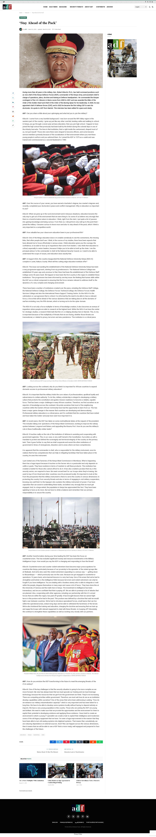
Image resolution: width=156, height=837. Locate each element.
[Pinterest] (13, 107)
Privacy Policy (78, 834)
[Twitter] (13, 98)
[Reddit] (13, 116)
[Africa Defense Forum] (7, 6)
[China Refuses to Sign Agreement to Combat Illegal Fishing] (61, 770)
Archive (110, 7)
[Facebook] (13, 93)
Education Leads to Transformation (74, 752)
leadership (36, 734)
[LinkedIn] (13, 102)
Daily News (53, 7)
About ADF (89, 7)
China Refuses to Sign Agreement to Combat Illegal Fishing (59, 781)
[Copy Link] (13, 125)
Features (23, 17)
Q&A (43, 734)
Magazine (63, 7)
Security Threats (76, 7)
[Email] (13, 111)
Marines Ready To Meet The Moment (47, 752)
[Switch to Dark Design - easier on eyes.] (150, 7)
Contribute (100, 7)
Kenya (29, 734)
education (23, 734)
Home (45, 7)
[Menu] (4, 2)
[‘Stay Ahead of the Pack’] (61, 61)
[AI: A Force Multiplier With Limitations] (32, 770)
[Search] (152, 7)
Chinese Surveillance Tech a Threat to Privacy (87, 781)
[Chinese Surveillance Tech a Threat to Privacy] (89, 770)
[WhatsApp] (13, 120)
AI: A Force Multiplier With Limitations (31, 781)
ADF (26, 29)
